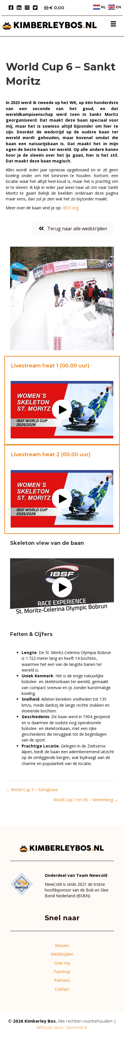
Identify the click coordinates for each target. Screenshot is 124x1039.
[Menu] (113, 23)
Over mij (62, 963)
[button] (62, 410)
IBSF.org (70, 207)
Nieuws (62, 945)
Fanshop (62, 971)
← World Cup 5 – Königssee (32, 789)
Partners (62, 980)
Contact (62, 989)
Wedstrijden (62, 954)
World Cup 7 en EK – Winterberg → (85, 799)
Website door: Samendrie (62, 1027)
